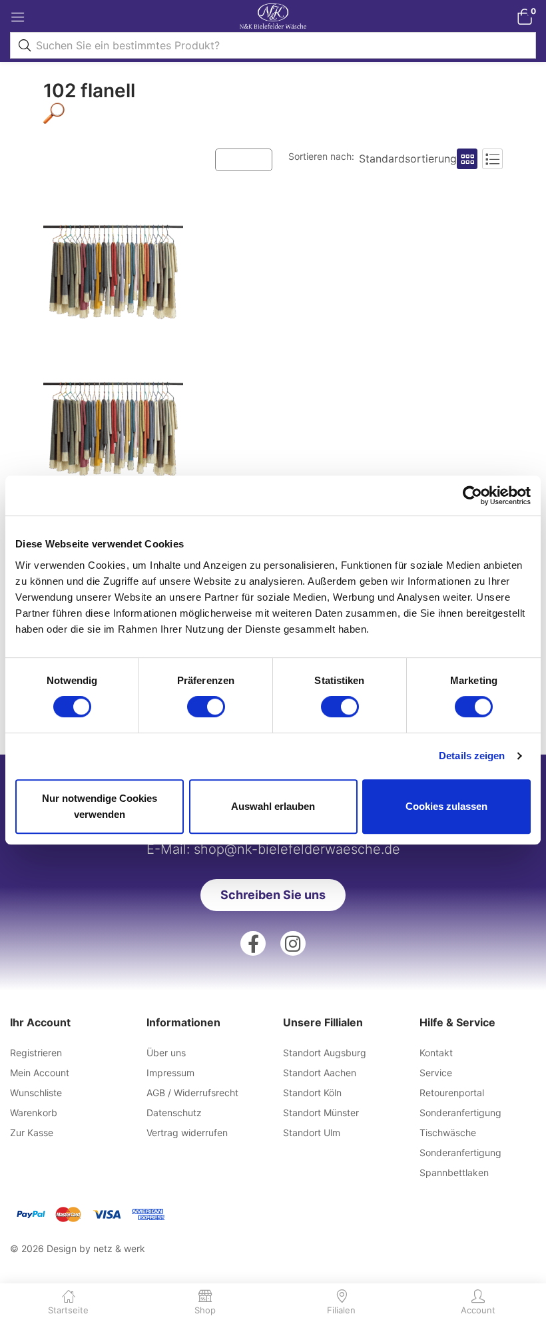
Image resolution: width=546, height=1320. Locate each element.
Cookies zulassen (446, 806)
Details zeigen (472, 755)
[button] (524, 16)
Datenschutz (174, 1112)
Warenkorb (33, 1112)
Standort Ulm (311, 1132)
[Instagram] (293, 943)
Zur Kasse (31, 1132)
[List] (492, 159)
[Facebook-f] (253, 943)
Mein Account (39, 1072)
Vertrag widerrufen (187, 1132)
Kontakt (436, 1052)
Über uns (166, 1052)
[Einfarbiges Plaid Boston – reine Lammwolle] (113, 351)
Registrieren (36, 1052)
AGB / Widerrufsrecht (192, 1092)
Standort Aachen (319, 1072)
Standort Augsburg (324, 1052)
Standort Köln (312, 1092)
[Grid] (467, 159)
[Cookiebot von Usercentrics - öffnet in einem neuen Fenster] (472, 495)
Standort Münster (321, 1112)
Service (435, 1072)
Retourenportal (451, 1092)
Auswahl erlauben (273, 806)
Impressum (170, 1072)
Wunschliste (36, 1092)
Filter (250, 159)
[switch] (206, 706)
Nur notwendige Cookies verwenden (99, 806)
